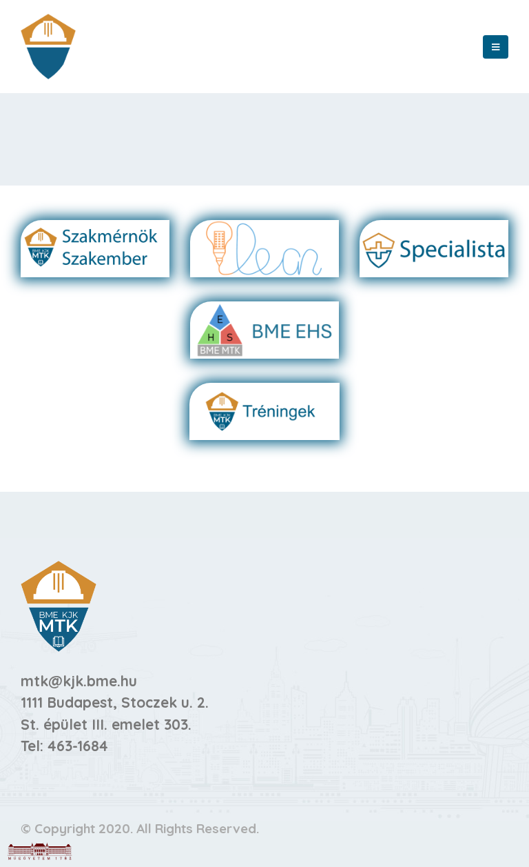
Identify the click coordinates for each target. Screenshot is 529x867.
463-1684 (78, 746)
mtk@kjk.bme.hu (79, 681)
